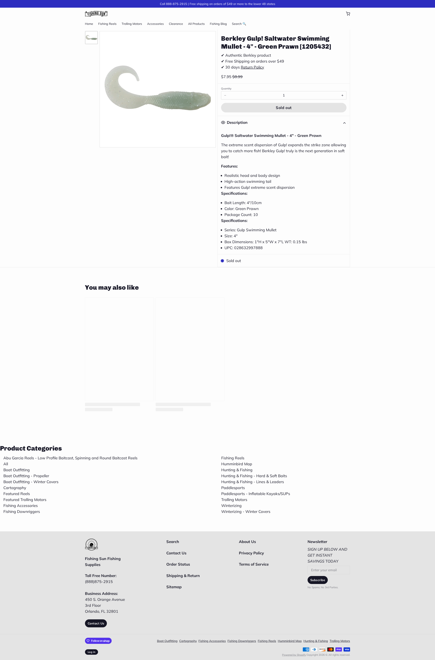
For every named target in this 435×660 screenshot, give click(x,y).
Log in (91, 652)
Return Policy (252, 67)
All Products (196, 24)
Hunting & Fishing (237, 469)
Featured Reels (16, 493)
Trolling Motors (132, 24)
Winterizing (231, 505)
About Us (247, 541)
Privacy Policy (251, 552)
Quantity (226, 88)
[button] (283, 107)
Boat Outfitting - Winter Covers (30, 481)
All (5, 463)
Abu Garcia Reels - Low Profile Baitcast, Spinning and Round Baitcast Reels (70, 457)
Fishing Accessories (20, 505)
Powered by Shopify (294, 654)
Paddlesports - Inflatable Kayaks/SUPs (255, 493)
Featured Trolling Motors (24, 499)
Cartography (14, 487)
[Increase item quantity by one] (342, 95)
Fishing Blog (218, 24)
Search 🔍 (239, 24)
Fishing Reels (107, 24)
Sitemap (174, 586)
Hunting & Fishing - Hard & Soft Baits (254, 475)
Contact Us (96, 623)
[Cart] (346, 14)
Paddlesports (233, 487)
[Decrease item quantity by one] (225, 95)
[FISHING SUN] (96, 13)
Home (89, 24)
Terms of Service (254, 564)
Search (172, 541)
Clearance (176, 24)
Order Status (178, 564)
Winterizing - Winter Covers (245, 511)
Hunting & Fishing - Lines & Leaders (252, 481)
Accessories (155, 24)
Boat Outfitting (16, 469)
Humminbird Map (236, 463)
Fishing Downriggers (21, 511)
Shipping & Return (183, 575)
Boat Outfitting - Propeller (26, 475)
